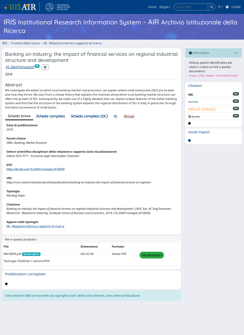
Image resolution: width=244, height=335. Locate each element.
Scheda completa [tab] (50, 116)
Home (152, 7)
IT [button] (219, 7)
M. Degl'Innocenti (20, 67)
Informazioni (200, 53)
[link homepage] (21, 7)
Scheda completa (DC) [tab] (89, 116)
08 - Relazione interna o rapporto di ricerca (72, 43)
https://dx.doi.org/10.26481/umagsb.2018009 (35, 169)
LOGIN (235, 7)
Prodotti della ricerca (25, 43)
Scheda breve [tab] (19, 116)
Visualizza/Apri (152, 255)
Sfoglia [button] (164, 7)
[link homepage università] (58, 7)
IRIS (4, 43)
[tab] (116, 116)
